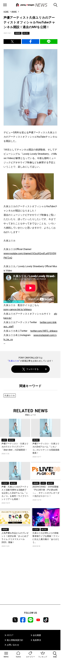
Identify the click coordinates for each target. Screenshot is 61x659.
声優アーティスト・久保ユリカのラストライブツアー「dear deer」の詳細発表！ (14, 446)
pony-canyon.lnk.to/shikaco (18, 309)
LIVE (4, 440)
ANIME (14, 12)
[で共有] (12, 41)
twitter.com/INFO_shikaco (43, 331)
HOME (6, 12)
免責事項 (37, 640)
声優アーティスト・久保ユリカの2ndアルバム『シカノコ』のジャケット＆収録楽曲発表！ (45, 448)
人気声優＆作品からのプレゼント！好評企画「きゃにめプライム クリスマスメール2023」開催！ (14, 537)
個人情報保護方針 (15, 640)
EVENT (5, 483)
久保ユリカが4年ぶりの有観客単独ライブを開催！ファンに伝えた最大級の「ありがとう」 (45, 537)
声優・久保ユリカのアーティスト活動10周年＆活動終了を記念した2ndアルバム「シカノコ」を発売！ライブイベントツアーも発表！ (14, 493)
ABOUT (10, 635)
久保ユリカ (14, 361)
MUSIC (26, 33)
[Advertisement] (30, 580)
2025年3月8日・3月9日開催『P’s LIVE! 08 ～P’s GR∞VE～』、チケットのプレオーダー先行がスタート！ (45, 491)
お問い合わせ (13, 645)
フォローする (32, 369)
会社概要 (37, 635)
